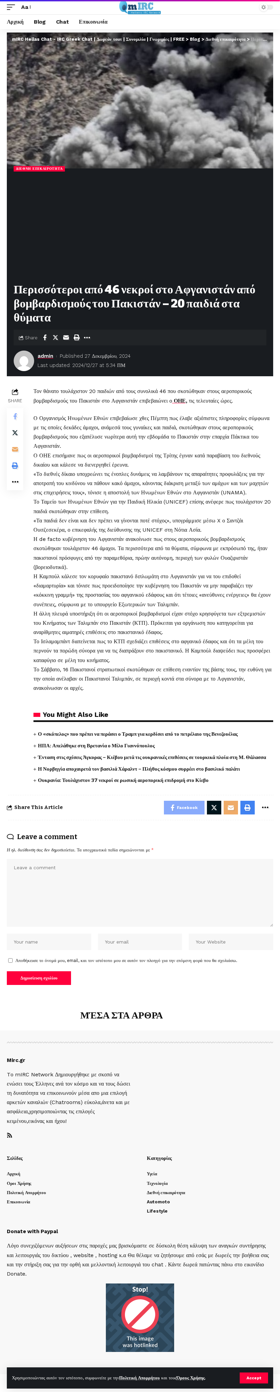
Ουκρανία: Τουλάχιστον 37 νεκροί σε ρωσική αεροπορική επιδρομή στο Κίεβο (123, 780)
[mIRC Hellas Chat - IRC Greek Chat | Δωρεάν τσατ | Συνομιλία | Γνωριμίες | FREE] (140, 7)
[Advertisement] (140, 228)
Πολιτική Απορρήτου (139, 1377)
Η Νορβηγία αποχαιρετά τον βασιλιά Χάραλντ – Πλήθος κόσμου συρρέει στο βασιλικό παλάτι (139, 769)
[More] (87, 337)
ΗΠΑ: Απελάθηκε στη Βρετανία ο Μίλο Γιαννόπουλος (96, 746)
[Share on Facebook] (45, 337)
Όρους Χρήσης (191, 1377)
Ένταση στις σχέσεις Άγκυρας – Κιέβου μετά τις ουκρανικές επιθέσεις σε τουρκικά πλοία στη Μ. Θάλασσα (152, 757)
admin (45, 356)
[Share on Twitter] (55, 337)
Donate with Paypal (32, 1231)
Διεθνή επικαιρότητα (39, 168)
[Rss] (9, 1136)
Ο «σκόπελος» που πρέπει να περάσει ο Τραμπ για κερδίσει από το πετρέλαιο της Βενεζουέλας (138, 734)
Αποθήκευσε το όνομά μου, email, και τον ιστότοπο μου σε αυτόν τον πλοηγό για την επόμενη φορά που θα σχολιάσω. (126, 960)
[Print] (76, 337)
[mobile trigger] (12, 7)
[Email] (66, 337)
